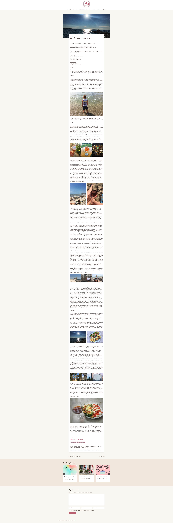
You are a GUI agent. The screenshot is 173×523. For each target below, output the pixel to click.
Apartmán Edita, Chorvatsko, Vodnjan (76, 439)
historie (98, 346)
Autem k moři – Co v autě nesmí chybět (69, 477)
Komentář (71, 495)
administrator (73, 40)
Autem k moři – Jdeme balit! (102, 476)
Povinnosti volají (101, 456)
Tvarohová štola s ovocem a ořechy (75, 456)
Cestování (71, 36)
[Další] (109, 474)
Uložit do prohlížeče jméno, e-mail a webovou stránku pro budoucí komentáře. (82, 510)
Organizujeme (71, 9)
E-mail (82, 507)
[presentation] (70, 470)
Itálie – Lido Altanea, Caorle (86, 476)
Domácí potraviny (82, 9)
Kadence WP (73, 520)
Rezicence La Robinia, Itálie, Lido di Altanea (77, 442)
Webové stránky (96, 507)
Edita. (97, 321)
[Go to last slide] (64, 474)
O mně (67, 9)
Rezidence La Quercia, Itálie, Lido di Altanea (77, 440)
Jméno (70, 507)
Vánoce (76, 9)
